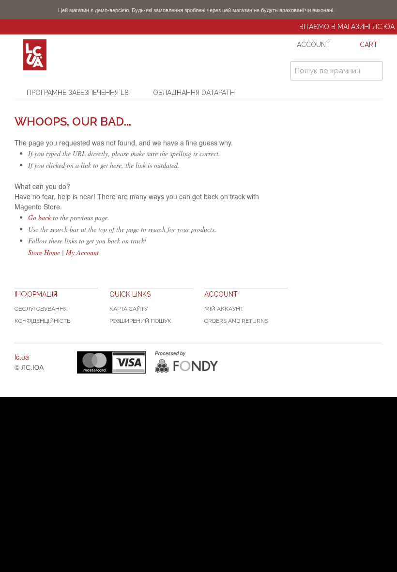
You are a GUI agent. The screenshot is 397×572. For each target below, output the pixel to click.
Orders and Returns (236, 321)
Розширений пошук (140, 321)
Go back (39, 217)
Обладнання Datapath (194, 92)
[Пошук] (372, 70)
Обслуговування (41, 308)
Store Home (44, 252)
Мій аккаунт (224, 308)
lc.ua (22, 357)
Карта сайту (128, 308)
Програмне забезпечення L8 (78, 92)
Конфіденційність (42, 321)
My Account (82, 252)
